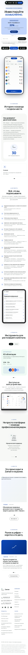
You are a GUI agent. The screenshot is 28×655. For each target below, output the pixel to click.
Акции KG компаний (5, 613)
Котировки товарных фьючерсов (5, 627)
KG (11, 344)
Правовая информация (17, 596)
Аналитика (17, 604)
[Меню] (13, 3)
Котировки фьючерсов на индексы (7, 633)
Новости (16, 602)
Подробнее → (14, 31)
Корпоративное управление (18, 620)
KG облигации (4, 616)
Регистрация (22, 38)
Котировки (14, 91)
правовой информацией (22, 41)
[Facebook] (5, 607)
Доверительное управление (18, 616)
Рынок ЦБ (17, 606)
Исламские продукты (19, 623)
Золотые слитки (4, 618)
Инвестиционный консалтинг (18, 626)
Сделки (14, 58)
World (16, 344)
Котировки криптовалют (6, 630)
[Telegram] (2, 607)
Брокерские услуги (19, 613)
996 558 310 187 (6, 597)
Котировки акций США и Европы (6, 624)
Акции (8, 64)
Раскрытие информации (20, 599)
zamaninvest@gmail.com (7, 600)
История (16, 593)
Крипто (16, 64)
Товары (12, 64)
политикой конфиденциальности (9, 43)
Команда (16, 591)
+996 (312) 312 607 (6, 598)
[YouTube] (11, 607)
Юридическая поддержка (20, 629)
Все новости (14, 518)
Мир (10, 61)
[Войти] (16, 3)
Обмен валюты (4, 621)
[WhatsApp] (8, 607)
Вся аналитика (14, 576)
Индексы (20, 64)
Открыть (20, 2)
